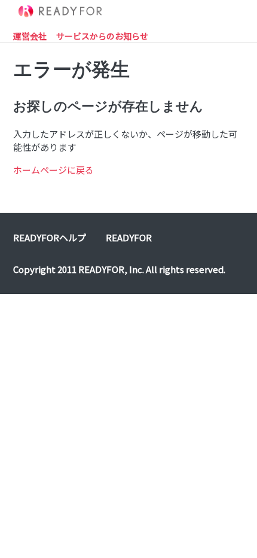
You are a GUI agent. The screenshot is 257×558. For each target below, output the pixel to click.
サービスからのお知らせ (102, 36)
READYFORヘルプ (49, 237)
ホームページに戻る (53, 169)
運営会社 (30, 36)
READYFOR (129, 237)
